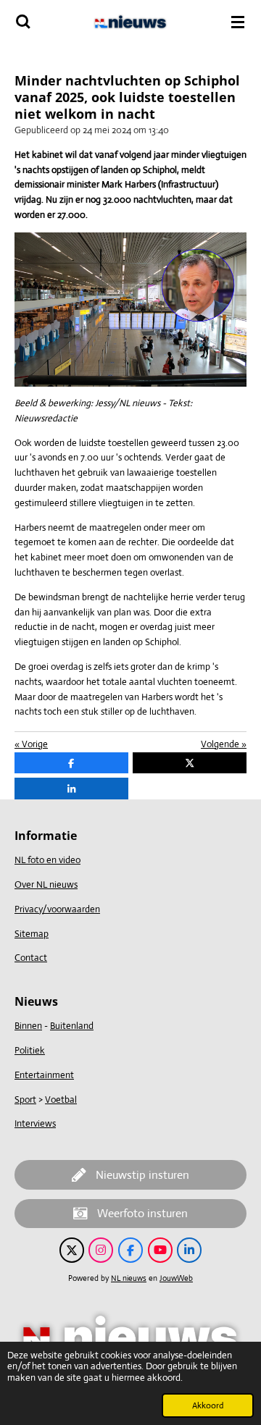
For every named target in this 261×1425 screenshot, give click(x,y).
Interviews (35, 1123)
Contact (30, 957)
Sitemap (31, 934)
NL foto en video (47, 860)
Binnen (28, 1026)
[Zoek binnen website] (23, 21)
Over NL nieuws (46, 884)
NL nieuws (128, 1278)
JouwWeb (176, 1278)
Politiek (29, 1050)
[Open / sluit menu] (238, 21)
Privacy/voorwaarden (57, 909)
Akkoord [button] (207, 1405)
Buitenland (72, 1026)
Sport (25, 1099)
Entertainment (44, 1075)
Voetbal (61, 1099)
